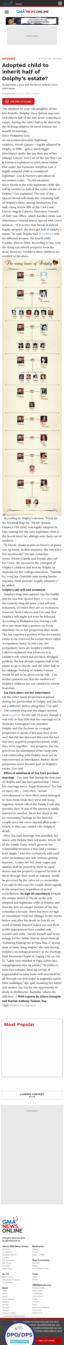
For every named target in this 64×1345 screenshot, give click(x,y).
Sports (5, 1296)
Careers (5, 1257)
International (37, 1296)
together (15, 715)
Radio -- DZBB (38, 1254)
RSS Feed (36, 1263)
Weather (5, 1302)
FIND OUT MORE (47, 1340)
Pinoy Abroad (8, 1299)
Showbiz (5, 1307)
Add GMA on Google (18, 101)
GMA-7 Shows (8, 1277)
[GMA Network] (8, 3)
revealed (46, 599)
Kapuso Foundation (40, 1307)
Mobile (35, 1265)
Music (34, 1304)
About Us (6, 1249)
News (19, 3)
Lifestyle (5, 1310)
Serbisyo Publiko (9, 1313)
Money (5, 1293)
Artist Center (37, 1290)
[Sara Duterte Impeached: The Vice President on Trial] (32, 21)
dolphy (14, 1005)
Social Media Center (40, 1268)
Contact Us (7, 1252)
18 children (46, 234)
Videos (35, 1249)
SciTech (5, 1304)
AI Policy (6, 1266)
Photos (35, 1252)
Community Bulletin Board (13, 1316)
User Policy (7, 1268)
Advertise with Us (9, 1254)
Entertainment (38, 1288)
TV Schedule (7, 1282)
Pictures (35, 1301)
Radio (34, 1299)
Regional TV (37, 1313)
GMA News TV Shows (10, 1279)
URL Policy (6, 1263)
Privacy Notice (8, 1260)
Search (35, 1276)
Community (37, 1293)
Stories (35, 1279)
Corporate (36, 1310)
